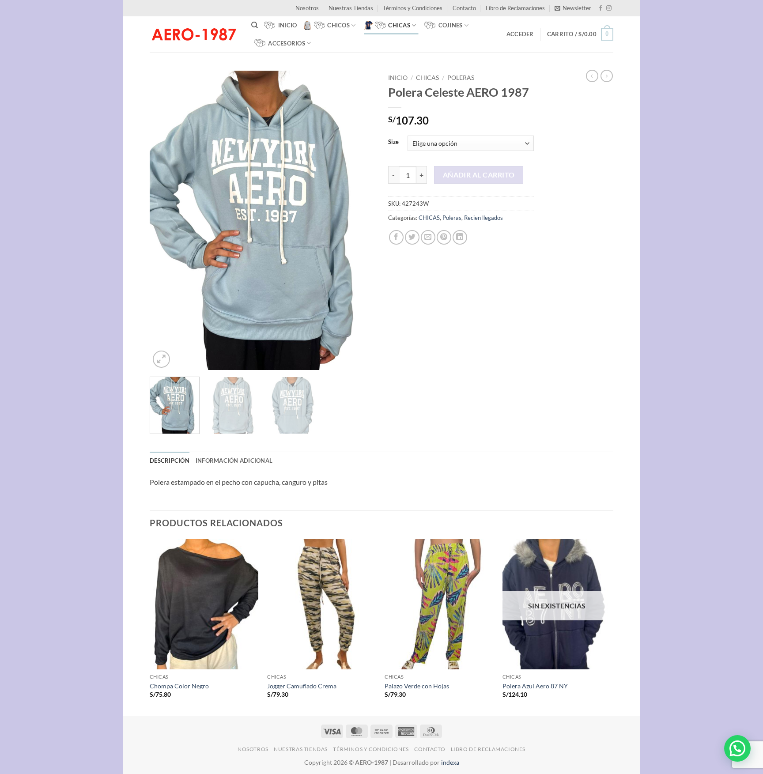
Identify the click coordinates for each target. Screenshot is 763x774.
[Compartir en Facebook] (396, 237)
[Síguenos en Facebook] (600, 8)
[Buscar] (254, 25)
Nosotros (307, 7)
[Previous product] (607, 76)
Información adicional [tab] (234, 460)
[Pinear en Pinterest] (444, 237)
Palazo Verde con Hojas (417, 686)
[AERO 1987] (194, 34)
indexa (450, 762)
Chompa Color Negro (179, 686)
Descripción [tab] (169, 460)
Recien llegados (483, 217)
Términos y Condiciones (412, 7)
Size (393, 142)
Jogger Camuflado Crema (301, 686)
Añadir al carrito (479, 175)
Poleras (460, 77)
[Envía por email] (428, 237)
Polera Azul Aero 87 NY (535, 686)
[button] (573, 8)
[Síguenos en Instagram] (609, 8)
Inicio (398, 77)
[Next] (359, 220)
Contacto (464, 7)
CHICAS (427, 77)
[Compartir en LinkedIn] (460, 237)
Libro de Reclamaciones (515, 7)
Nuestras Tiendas (351, 7)
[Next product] (592, 76)
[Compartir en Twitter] (412, 237)
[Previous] (165, 220)
